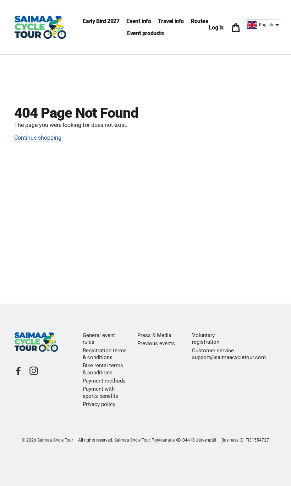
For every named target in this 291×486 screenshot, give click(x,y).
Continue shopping (37, 137)
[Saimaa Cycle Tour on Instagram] (33, 371)
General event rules (99, 338)
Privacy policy (99, 404)
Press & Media (154, 335)
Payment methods (104, 381)
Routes (199, 21)
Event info (138, 21)
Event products (145, 33)
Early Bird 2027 (101, 21)
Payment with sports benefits (100, 392)
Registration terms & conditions (105, 354)
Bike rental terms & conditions (103, 368)
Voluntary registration (205, 338)
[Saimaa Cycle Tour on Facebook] (18, 371)
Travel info (171, 21)
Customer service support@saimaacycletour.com (214, 354)
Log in (217, 27)
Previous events (156, 343)
